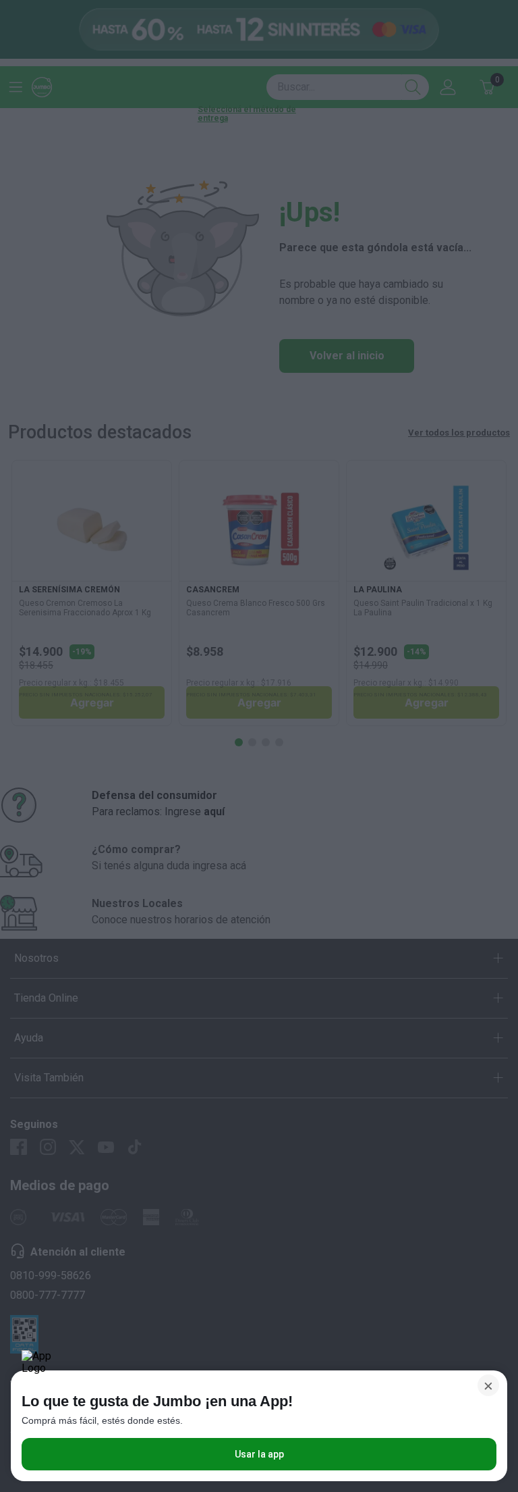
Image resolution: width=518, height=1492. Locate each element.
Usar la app (259, 1454)
